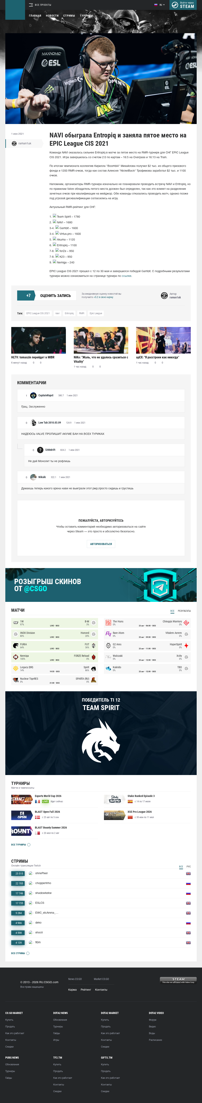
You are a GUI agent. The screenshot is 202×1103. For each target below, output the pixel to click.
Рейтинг (86, 990)
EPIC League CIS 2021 (38, 313)
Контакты (101, 990)
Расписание (155, 1040)
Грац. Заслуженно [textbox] (33, 407)
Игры (56, 1040)
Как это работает (14, 1033)
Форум (152, 1020)
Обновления (60, 1020)
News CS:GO (75, 979)
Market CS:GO (101, 979)
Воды (152, 1033)
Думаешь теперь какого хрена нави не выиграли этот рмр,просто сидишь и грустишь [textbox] (77, 488)
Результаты (184, 611)
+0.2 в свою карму (103, 297)
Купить (9, 1020)
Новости (52, 15)
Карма (72, 990)
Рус (189, 866)
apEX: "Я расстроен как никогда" (157, 357)
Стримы (69, 15)
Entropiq (69, 313)
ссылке (126, 276)
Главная (35, 15)
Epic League (96, 313)
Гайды (56, 1033)
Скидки (9, 1047)
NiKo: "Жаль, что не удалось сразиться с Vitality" (101, 359)
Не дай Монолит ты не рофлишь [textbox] (49, 461)
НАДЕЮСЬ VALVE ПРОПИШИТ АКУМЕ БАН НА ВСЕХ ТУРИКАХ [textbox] (62, 434)
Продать (10, 1027)
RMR (81, 313)
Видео (152, 1027)
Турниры (86, 15)
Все (172, 611)
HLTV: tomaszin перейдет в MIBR (32, 357)
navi (57, 313)
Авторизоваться (101, 544)
